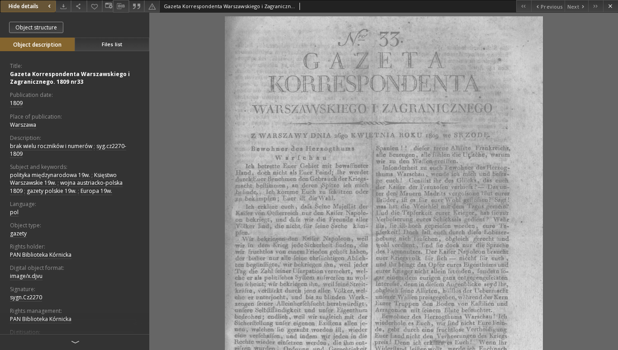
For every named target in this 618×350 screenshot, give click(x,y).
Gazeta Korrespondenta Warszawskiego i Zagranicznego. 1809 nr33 (70, 78)
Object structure (36, 27)
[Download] (63, 6)
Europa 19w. (96, 191)
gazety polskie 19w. (51, 191)
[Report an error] (152, 6)
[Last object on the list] (595, 6)
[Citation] (136, 6)
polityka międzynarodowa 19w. (50, 175)
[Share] (78, 6)
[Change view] (107, 6)
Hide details (23, 6)
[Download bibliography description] (120, 6)
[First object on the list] (523, 6)
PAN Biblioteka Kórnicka (40, 255)
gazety (18, 233)
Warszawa (23, 125)
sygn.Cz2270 (26, 297)
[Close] (610, 6)
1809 (16, 103)
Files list (112, 44)
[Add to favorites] (94, 6)
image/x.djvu (26, 276)
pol (14, 212)
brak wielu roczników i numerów (51, 146)
